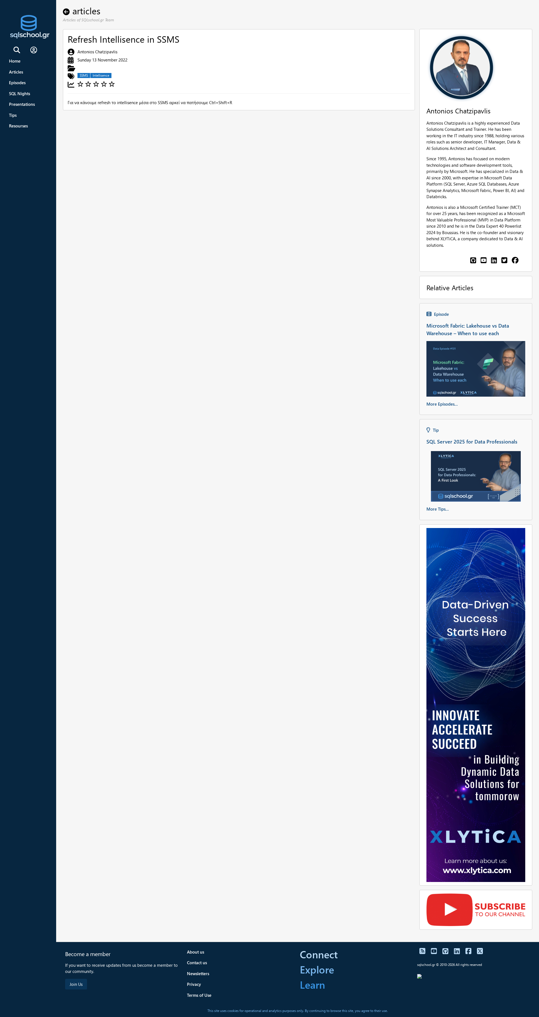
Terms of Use (199, 995)
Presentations (22, 104)
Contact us (197, 962)
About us (195, 952)
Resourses (18, 126)
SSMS (84, 75)
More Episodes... (442, 404)
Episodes (17, 82)
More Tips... (437, 509)
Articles (16, 72)
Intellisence (101, 75)
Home (14, 61)
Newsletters (198, 973)
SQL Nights (19, 93)
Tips (13, 115)
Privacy (194, 984)
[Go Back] (67, 10)
